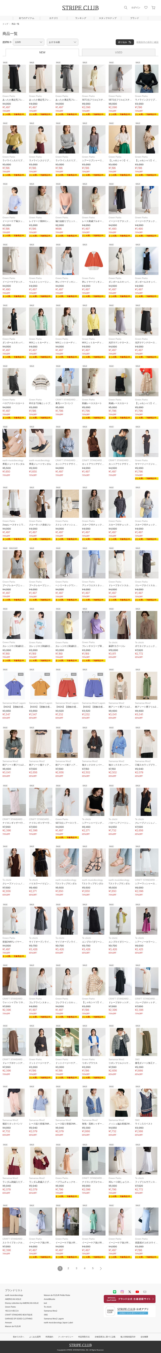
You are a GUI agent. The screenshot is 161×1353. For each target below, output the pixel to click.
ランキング (80, 18)
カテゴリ (53, 18)
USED (118, 52)
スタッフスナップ (108, 18)
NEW (42, 52)
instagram (122, 1292)
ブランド (134, 18)
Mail (145, 1292)
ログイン (135, 7)
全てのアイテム (26, 18)
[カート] (153, 7)
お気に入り (146, 7)
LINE (114, 1292)
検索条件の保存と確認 (147, 42)
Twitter (130, 1292)
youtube (137, 1292)
